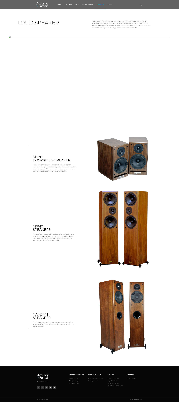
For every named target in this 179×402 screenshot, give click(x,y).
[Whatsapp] (38, 387)
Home (59, 5)
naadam (42, 316)
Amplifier (68, 5)
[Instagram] (46, 387)
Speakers (100, 5)
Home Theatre (87, 5)
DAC (77, 5)
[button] (141, 5)
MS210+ (51, 158)
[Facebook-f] (42, 387)
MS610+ (42, 228)
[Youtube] (50, 387)
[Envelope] (54, 387)
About (110, 5)
